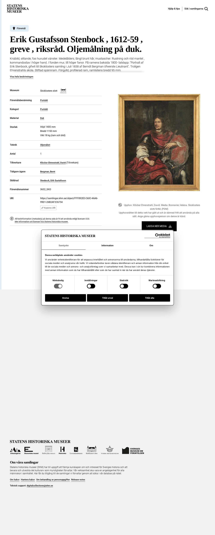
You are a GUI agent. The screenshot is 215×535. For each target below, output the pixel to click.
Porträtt (44, 100)
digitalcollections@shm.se (40, 485)
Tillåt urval (107, 297)
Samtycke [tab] (64, 245)
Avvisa (65, 297)
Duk (42, 118)
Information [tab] (107, 245)
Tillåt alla (149, 297)
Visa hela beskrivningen (21, 76)
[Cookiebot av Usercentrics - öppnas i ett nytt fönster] (157, 235)
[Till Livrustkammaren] (76, 450)
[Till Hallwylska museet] (48, 450)
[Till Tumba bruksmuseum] (110, 450)
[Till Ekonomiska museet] (31, 450)
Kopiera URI (49, 208)
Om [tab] (151, 245)
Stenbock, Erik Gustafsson (53, 180)
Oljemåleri (45, 145)
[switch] (91, 286)
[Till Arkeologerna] (15, 450)
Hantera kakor (28, 479)
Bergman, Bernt (47, 171)
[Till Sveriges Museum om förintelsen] (133, 450)
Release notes (78, 479)
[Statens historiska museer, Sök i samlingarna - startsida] (18, 8)
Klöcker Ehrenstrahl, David (53, 162)
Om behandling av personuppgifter (53, 479)
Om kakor (14, 479)
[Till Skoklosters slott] (91, 450)
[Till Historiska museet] (62, 450)
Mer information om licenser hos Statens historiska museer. (41, 221)
